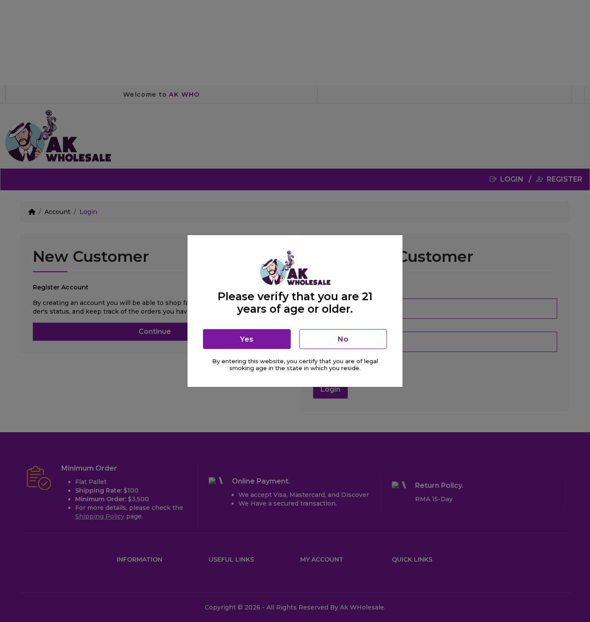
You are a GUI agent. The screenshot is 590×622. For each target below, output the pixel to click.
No (343, 339)
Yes (247, 339)
